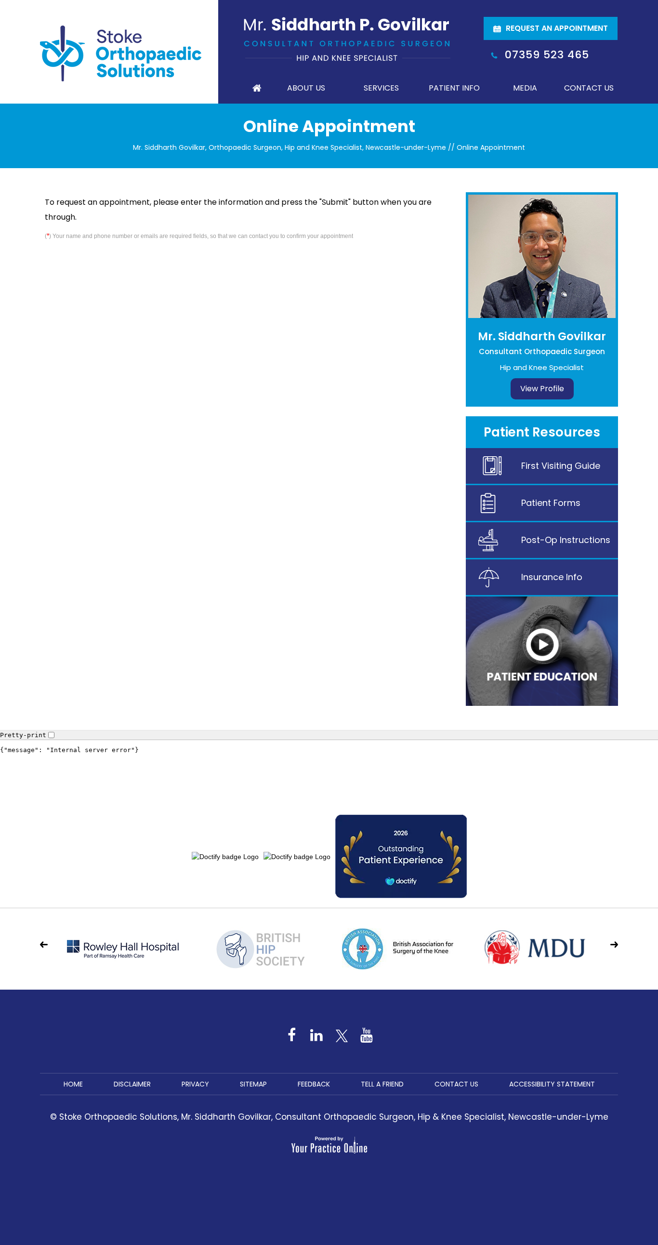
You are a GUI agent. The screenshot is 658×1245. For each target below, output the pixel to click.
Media (525, 87)
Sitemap (253, 1084)
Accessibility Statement (552, 1084)
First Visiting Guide (560, 466)
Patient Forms (550, 503)
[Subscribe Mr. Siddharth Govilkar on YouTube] (366, 1035)
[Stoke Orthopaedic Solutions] (120, 53)
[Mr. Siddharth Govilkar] (347, 38)
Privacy (195, 1084)
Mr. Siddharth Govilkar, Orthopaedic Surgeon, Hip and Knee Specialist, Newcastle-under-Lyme (289, 147)
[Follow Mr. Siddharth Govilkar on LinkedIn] (316, 1035)
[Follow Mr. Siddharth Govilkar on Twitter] (341, 1035)
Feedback (314, 1084)
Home (257, 88)
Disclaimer (132, 1084)
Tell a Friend (382, 1084)
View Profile (542, 388)
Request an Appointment (557, 28)
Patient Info (454, 87)
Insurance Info (551, 577)
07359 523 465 (547, 54)
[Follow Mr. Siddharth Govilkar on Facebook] (291, 1035)
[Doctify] (329, 766)
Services (381, 87)
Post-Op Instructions (565, 540)
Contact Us (589, 87)
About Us (306, 87)
